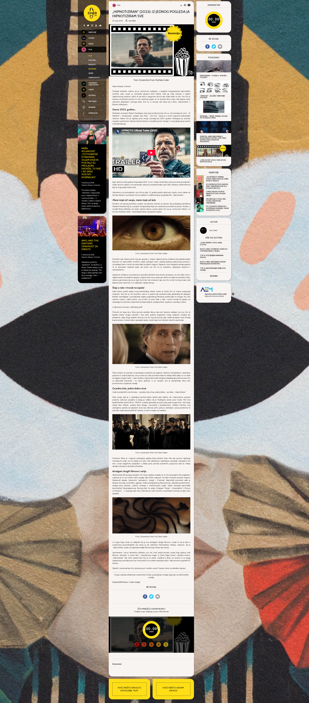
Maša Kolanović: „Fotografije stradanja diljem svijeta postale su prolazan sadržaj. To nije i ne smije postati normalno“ (91, 163)
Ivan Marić (213, 230)
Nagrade (92, 107)
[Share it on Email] (157, 598)
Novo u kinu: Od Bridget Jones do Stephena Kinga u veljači (214, 250)
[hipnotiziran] (151, 233)
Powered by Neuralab (92, 119)
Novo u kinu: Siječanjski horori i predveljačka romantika (213, 263)
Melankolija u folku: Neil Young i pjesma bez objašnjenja (216, 201)
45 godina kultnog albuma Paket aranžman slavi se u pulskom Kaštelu (217, 186)
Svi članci (214, 276)
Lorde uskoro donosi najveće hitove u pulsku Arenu (216, 193)
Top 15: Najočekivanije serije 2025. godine (213, 269)
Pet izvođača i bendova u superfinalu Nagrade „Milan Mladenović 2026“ (217, 208)
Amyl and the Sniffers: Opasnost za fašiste (89, 245)
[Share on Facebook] (145, 598)
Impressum (93, 113)
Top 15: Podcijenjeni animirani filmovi (211, 256)
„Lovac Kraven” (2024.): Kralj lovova (211, 244)
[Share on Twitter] (151, 598)
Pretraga (92, 101)
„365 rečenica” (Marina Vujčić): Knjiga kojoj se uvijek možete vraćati (217, 179)
